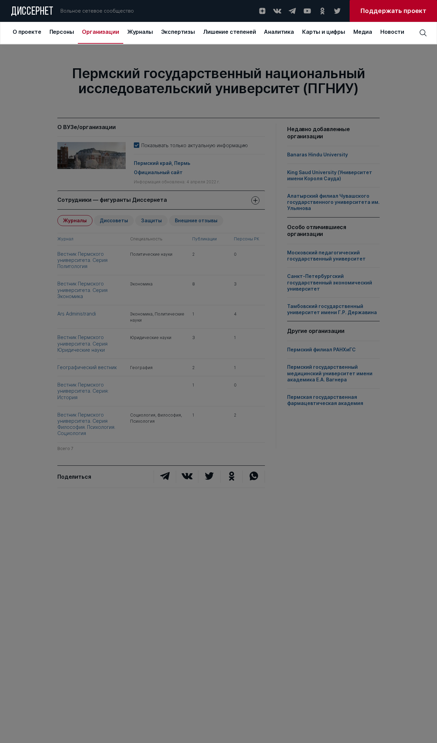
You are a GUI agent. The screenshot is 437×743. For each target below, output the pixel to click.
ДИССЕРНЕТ (32, 12)
